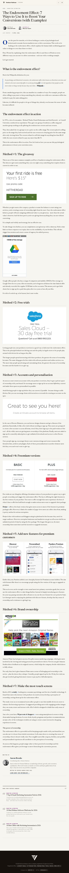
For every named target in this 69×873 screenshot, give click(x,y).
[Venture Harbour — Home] (34, 857)
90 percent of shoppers (25, 714)
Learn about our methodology (19, 773)
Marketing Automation (13, 8)
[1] (39, 83)
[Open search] (58, 2)
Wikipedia (40, 86)
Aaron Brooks (16, 758)
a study (14, 692)
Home (4, 8)
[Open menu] (62, 2)
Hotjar (5, 507)
